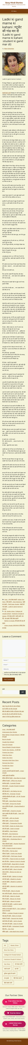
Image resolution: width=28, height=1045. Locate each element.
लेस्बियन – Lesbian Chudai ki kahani (12, 913)
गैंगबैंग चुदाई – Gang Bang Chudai (11, 801)
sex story (7, 964)
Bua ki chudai (6, 739)
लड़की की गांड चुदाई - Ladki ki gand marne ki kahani (13, 606)
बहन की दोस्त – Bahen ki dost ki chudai (13, 861)
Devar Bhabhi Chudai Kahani (11, 747)
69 (5, 611)
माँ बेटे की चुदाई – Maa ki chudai (11, 891)
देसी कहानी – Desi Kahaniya (10, 834)
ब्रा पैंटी (16, 969)
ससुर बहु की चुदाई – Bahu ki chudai (11, 916)
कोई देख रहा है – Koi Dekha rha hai (12, 791)
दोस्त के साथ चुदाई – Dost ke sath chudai (13, 836)
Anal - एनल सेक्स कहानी (10, 599)
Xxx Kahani (5, 768)
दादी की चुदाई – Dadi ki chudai (10, 828)
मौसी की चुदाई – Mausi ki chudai (11, 901)
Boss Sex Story (9, 950)
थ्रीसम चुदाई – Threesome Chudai (12, 823)
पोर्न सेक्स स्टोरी (11, 616)
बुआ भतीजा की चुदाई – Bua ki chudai (12, 869)
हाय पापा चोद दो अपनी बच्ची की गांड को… (12, 714)
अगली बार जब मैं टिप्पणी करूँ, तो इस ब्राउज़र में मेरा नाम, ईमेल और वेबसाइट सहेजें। (14, 673)
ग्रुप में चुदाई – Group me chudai (11, 803)
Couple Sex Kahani (8, 742)
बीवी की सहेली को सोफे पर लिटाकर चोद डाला (13, 711)
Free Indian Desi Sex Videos (15, 1002)
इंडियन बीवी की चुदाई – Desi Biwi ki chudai (14, 778)
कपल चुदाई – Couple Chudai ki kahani (13, 786)
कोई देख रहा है (5, 788)
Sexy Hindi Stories (14, 3)
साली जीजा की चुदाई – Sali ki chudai (12, 921)
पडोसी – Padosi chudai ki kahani (11, 848)
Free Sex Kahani (15, 1013)
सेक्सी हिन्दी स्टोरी (6, 93)
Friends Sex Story (7, 752)
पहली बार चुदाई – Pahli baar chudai (12, 856)
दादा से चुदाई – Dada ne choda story (12, 826)
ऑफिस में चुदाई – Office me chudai (12, 780)
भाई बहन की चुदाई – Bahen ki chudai (12, 876)
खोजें (3, 689)
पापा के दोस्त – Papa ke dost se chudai (13, 859)
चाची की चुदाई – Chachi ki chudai (11, 811)
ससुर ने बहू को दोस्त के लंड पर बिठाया (11, 706)
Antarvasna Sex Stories (9, 732)
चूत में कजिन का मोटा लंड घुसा (9, 709)
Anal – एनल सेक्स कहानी (8, 729)
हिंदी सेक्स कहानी (14, 618)
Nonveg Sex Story (8, 763)
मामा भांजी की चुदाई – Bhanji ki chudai (12, 893)
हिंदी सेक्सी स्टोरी (8, 983)
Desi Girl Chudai (7, 744)
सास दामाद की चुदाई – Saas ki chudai (12, 923)
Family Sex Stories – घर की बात (11, 750)
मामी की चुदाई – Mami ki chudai (11, 896)
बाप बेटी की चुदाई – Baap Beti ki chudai (13, 864)
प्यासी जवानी (18, 616)
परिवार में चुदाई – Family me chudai (12, 853)
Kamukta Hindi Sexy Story (10, 760)
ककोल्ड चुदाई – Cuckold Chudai (11, 783)
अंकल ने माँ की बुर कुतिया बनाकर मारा (11, 716)
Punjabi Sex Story (7, 765)
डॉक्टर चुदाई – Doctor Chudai (10, 821)
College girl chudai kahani (12, 955)
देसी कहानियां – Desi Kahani (10, 831)
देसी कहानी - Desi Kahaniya (14, 602)
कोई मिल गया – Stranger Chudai (11, 794)
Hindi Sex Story (7, 755)
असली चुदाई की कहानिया (8, 775)
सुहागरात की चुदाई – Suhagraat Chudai (13, 926)
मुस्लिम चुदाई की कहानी (9, 973)
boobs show (11, 611)
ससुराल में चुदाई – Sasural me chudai (12, 918)
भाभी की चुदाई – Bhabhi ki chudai (11, 879)
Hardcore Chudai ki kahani (12, 959)
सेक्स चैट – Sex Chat (8, 929)
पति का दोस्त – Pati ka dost (10, 851)
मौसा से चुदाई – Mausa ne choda (11, 899)
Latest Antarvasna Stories (15, 1024)
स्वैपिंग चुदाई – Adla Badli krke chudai (13, 931)
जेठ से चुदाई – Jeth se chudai (10, 818)
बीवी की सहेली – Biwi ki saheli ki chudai (13, 866)
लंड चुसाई (7, 618)
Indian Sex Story (7, 758)
